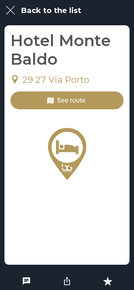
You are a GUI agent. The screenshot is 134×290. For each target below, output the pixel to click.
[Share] (67, 281)
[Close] (10, 10)
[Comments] (26, 281)
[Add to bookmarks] (108, 281)
